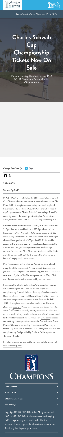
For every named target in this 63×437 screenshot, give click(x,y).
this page (16, 306)
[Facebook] (5, 176)
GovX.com (45, 317)
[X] (10, 176)
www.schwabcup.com (45, 201)
